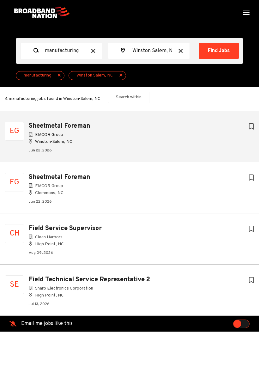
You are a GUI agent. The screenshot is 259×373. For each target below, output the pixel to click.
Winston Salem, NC (94, 75)
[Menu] (246, 12)
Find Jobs (219, 51)
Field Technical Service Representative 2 (89, 280)
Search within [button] (129, 97)
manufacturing (37, 75)
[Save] (251, 127)
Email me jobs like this (47, 324)
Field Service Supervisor (65, 228)
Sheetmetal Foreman (59, 126)
